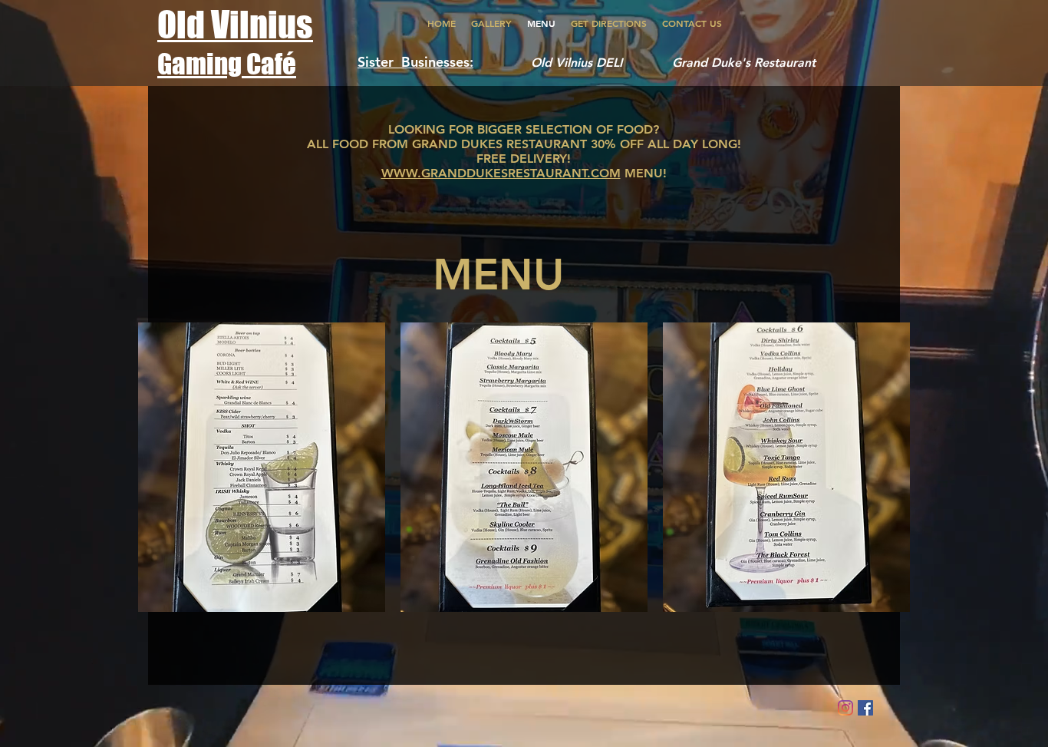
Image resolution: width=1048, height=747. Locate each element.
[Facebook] (865, 708)
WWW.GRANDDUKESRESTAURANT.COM (501, 173)
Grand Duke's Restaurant (744, 62)
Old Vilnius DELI (582, 62)
